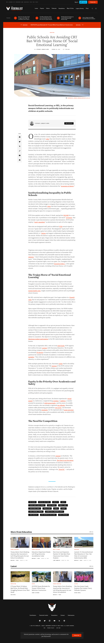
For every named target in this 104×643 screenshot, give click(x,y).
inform (43, 233)
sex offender (61, 405)
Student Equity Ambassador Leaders (54, 511)
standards (45, 410)
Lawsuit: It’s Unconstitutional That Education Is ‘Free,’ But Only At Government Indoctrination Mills (83, 555)
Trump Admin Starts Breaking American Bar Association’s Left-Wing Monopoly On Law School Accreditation (20, 555)
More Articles (69, 123)
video (47, 139)
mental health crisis (34, 291)
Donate (84, 2)
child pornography (50, 403)
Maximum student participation (38, 339)
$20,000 (65, 215)
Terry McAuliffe (33, 514)
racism (56, 508)
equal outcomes (69, 410)
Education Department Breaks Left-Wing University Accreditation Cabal (41, 554)
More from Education (21, 532)
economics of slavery (67, 186)
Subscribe (93, 2)
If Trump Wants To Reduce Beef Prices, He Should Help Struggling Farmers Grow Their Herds (20, 589)
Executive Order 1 (59, 264)
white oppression (63, 514)
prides (60, 364)
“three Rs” (61, 469)
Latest (14, 566)
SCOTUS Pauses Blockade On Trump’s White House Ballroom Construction (41, 588)
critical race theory (44, 502)
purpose (54, 366)
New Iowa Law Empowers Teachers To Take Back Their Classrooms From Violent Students (61, 555)
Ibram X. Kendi (62, 505)
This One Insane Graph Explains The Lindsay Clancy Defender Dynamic (83, 588)
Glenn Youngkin (51, 505)
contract (44, 348)
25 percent (40, 352)
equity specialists (39, 222)
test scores (58, 408)
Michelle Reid (47, 508)
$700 (60, 226)
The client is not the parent (65, 460)
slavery (63, 508)
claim (49, 206)
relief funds (60, 346)
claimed (58, 456)
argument (69, 218)
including (31, 357)
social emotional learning (36, 511)
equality (56, 502)
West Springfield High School (48, 514)
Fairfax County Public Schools (37, 505)
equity (63, 502)
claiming (31, 257)
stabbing (63, 401)
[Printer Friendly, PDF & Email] (19, 160)
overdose (56, 401)
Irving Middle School (35, 508)
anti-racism (32, 502)
